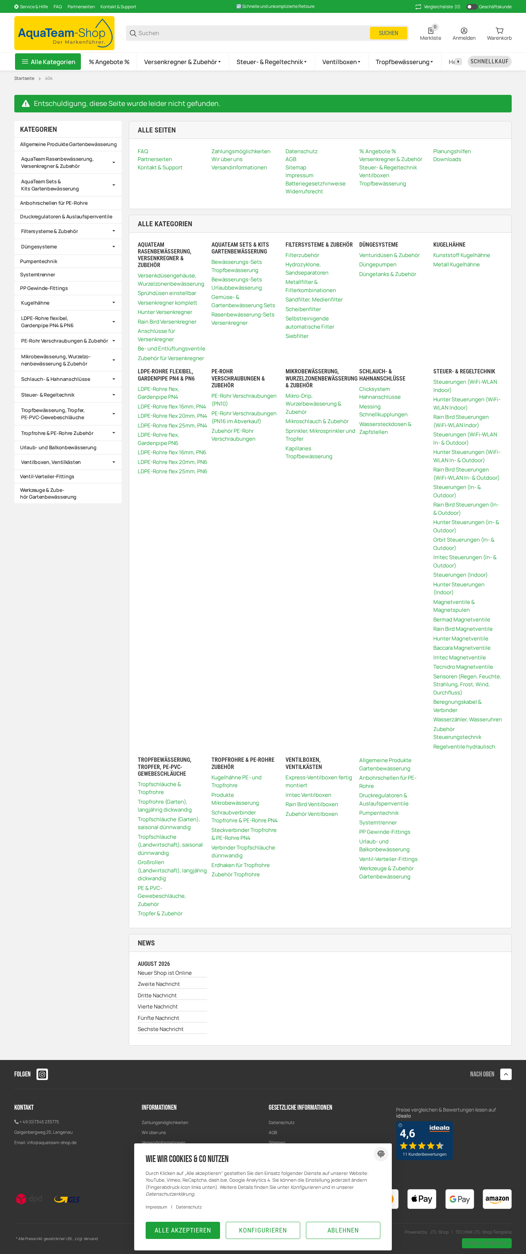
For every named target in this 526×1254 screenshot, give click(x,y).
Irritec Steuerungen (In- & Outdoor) (465, 561)
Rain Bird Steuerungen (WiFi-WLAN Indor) (461, 421)
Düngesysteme (39, 246)
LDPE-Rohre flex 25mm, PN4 (172, 425)
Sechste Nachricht (161, 1029)
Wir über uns (154, 1132)
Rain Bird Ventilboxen (312, 804)
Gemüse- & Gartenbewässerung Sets (243, 301)
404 (49, 78)
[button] (183, 62)
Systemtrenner (378, 822)
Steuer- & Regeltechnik (47, 394)
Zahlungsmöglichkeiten (165, 1122)
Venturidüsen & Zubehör (389, 255)
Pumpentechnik (379, 813)
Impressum (156, 1207)
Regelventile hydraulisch (464, 746)
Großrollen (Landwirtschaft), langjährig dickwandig (172, 870)
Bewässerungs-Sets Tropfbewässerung (236, 266)
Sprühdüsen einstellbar (167, 293)
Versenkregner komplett (167, 302)
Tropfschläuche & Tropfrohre (159, 788)
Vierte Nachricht (158, 1006)
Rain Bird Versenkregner (167, 321)
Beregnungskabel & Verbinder (457, 706)
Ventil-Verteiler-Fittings (388, 859)
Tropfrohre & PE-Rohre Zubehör (57, 433)
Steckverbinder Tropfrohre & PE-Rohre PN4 (244, 834)
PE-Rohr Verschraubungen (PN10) (244, 400)
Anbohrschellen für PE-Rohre (388, 782)
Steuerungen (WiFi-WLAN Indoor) (465, 386)
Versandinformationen (163, 1142)
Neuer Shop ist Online (165, 973)
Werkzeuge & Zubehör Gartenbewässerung (386, 872)
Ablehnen (343, 1230)
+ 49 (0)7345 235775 (39, 1122)
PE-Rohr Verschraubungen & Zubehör (64, 340)
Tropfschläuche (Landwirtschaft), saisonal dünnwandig (170, 845)
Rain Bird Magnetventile (463, 629)
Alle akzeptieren (183, 1230)
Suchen (388, 33)
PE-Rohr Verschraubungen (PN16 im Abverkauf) (244, 417)
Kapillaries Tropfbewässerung (309, 452)
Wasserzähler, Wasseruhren (467, 719)
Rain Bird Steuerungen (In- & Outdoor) (466, 509)
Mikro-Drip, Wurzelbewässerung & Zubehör (313, 404)
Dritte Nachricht (157, 995)
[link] (68, 162)
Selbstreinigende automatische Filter (310, 322)
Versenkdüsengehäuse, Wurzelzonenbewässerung (171, 279)
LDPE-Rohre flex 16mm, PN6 (172, 452)
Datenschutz (281, 1122)
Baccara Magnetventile (462, 648)
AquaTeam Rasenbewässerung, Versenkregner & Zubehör (57, 162)
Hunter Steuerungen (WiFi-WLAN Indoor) (467, 403)
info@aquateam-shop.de (52, 1142)
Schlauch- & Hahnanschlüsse (55, 379)
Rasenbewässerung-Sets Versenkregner (242, 318)
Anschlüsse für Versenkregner (156, 335)
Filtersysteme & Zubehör (49, 231)
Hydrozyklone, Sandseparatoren (307, 268)
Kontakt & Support (118, 7)
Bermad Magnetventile (461, 619)
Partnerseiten (81, 7)
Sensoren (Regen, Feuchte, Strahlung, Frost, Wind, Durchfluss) (467, 684)
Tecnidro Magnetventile (463, 666)
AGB (273, 1132)
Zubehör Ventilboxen (312, 814)
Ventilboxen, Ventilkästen (51, 462)
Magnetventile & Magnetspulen (454, 606)
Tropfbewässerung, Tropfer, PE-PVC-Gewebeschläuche (53, 414)
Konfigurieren (263, 1230)
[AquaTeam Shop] (64, 32)
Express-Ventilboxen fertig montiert (319, 781)
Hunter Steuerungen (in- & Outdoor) (466, 526)
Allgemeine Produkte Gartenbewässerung (385, 764)
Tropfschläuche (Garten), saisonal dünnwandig (169, 823)
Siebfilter (297, 336)
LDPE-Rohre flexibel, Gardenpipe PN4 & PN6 (47, 322)
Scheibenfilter (303, 309)
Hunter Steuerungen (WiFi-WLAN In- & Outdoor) (467, 456)
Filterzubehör (302, 255)
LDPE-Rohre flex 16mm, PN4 (172, 406)
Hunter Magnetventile (460, 638)
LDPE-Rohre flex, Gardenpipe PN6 (158, 439)
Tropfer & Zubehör (160, 913)
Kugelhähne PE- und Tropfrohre (236, 781)
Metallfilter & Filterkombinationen (311, 286)
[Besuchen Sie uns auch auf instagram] (42, 1074)
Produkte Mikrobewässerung (235, 799)
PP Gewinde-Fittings (384, 832)
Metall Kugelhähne (456, 264)
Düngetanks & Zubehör (387, 274)
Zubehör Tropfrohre (235, 874)
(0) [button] (442, 7)
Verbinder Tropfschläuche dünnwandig (243, 852)
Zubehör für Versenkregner (171, 358)
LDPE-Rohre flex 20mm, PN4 (172, 416)
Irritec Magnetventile (459, 657)
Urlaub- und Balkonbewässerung (384, 845)
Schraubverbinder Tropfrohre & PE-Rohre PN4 (244, 816)
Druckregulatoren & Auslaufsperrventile (384, 799)
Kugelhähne (35, 302)
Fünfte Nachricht (158, 1018)
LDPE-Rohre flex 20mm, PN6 (172, 462)
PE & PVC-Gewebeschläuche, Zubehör (162, 896)
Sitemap (277, 1142)
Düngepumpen (377, 264)
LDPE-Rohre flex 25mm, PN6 (172, 471)
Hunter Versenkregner (165, 312)
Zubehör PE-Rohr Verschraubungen (233, 435)
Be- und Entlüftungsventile (171, 348)
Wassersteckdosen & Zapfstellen (385, 428)
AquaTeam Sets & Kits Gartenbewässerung (50, 185)
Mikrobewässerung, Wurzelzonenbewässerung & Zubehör (56, 360)
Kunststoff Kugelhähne (461, 255)
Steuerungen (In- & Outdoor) (457, 491)
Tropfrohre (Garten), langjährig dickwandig (165, 806)
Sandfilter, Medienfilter (314, 299)
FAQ (58, 7)
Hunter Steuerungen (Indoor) (458, 588)
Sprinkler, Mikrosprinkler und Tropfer (320, 435)
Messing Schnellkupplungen (383, 410)
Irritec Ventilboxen (308, 795)
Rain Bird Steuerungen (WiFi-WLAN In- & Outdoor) (466, 473)
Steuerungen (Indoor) (460, 574)
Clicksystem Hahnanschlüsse (380, 393)
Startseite (24, 78)
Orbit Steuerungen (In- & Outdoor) (464, 544)
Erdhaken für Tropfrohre (240, 865)
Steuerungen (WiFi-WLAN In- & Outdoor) (465, 438)
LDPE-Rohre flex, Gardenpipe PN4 (158, 393)
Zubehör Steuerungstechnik (457, 733)
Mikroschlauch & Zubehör (317, 421)
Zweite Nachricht (159, 984)
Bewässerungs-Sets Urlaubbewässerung (236, 283)
